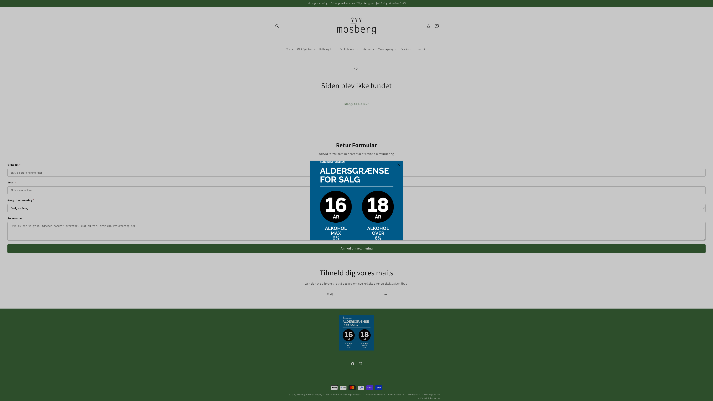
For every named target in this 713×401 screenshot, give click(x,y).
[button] (398, 164)
